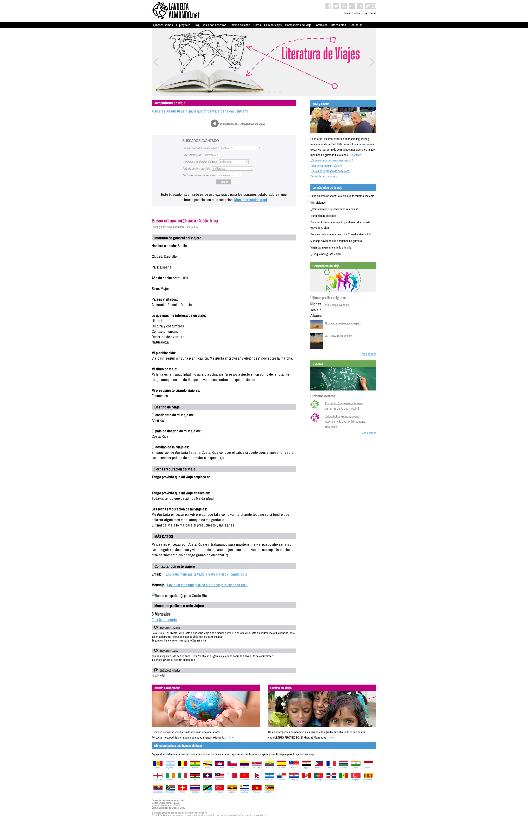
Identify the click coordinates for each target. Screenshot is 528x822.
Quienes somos (163, 25)
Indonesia (368, 768)
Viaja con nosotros (214, 25)
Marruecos (244, 780)
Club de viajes (273, 25)
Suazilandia (158, 792)
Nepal (256, 780)
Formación (321, 25)
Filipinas (318, 768)
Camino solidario (240, 25)
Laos (207, 780)
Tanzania (207, 792)
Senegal (343, 780)
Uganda (232, 792)
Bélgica (182, 768)
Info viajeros (338, 25)
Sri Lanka (368, 780)
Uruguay (244, 792)
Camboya (220, 768)
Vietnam (256, 792)
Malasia (219, 780)
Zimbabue (269, 792)
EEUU (294, 768)
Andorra (157, 768)
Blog (197, 25)
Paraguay (294, 780)
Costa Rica (257, 768)
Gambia (343, 768)
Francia (331, 768)
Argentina (170, 768)
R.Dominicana (331, 780)
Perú (306, 780)
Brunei (207, 768)
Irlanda (170, 780)
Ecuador (269, 768)
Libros (257, 25)
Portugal (318, 780)
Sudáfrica (170, 792)
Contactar (355, 25)
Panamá (281, 780)
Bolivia (195, 768)
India (356, 768)
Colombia (244, 768)
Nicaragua (269, 780)
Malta (232, 780)
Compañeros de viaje (298, 25)
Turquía (219, 792)
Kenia (195, 780)
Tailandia (195, 792)
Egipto (306, 768)
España (281, 768)
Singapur (355, 780)
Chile (232, 768)
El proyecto (183, 25)
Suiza (182, 792)
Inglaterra (158, 780)
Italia (182, 780)
